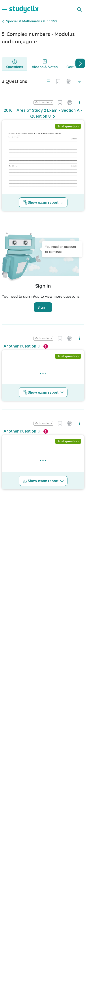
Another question (20, 346)
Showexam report (43, 202)
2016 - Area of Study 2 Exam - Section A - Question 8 (43, 113)
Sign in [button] (43, 307)
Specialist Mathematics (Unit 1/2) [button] (31, 21)
